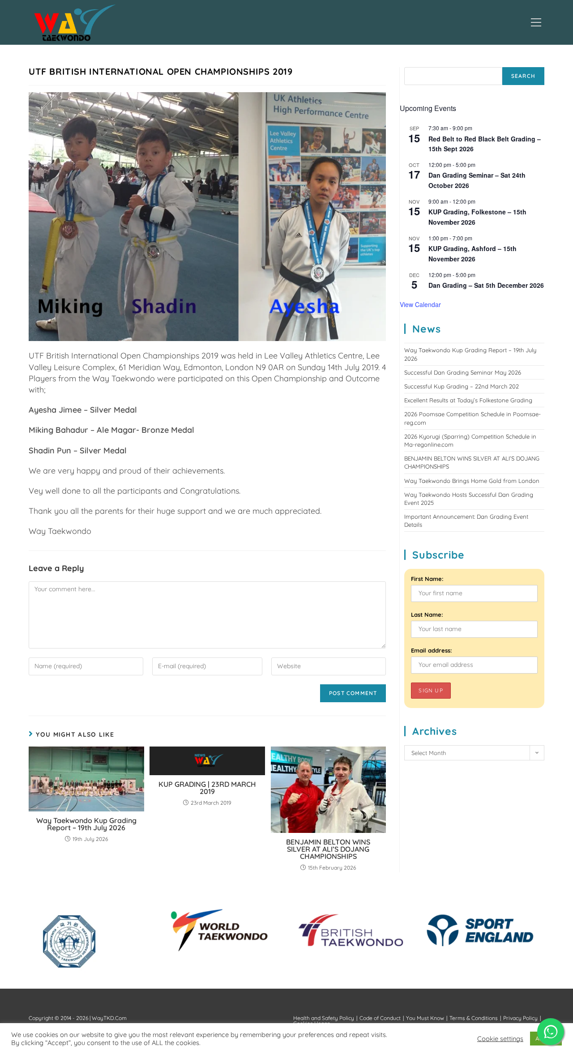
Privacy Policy (520, 1018)
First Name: (427, 578)
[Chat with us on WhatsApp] (550, 1031)
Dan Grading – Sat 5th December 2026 (486, 285)
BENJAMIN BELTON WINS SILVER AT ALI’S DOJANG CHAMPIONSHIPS (328, 849)
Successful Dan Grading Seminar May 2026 (462, 372)
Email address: (431, 650)
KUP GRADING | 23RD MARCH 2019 (207, 788)
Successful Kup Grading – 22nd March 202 (461, 386)
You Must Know (425, 1018)
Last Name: (427, 614)
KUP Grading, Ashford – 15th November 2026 (472, 253)
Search (523, 76)
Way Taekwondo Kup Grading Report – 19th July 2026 (86, 824)
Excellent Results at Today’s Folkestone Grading (468, 400)
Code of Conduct (380, 1018)
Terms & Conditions (473, 1018)
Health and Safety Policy (323, 1018)
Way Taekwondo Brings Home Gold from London (471, 480)
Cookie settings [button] (500, 1039)
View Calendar (420, 304)
